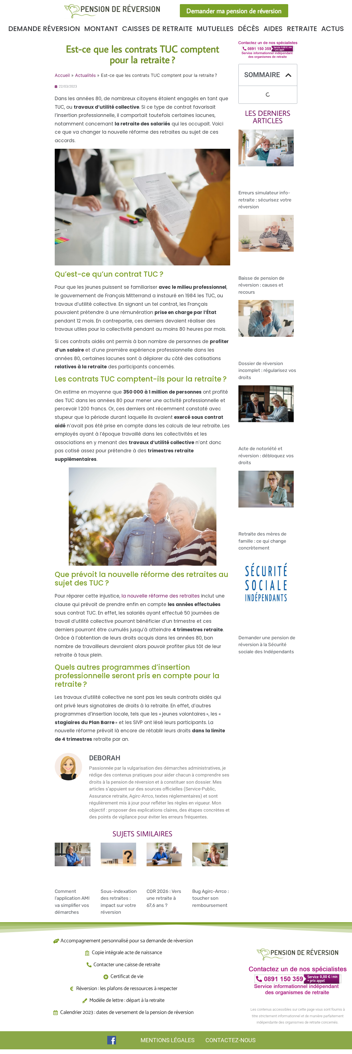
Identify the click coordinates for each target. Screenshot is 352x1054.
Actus (332, 28)
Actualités (85, 75)
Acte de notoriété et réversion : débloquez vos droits (266, 455)
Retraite (302, 28)
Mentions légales (167, 1040)
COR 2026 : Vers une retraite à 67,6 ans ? (164, 898)
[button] (288, 75)
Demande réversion (44, 28)
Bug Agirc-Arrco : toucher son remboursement (210, 898)
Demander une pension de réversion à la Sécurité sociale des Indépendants (266, 644)
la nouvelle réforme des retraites (161, 596)
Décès (248, 28)
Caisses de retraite (157, 28)
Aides (273, 28)
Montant (101, 28)
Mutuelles (215, 28)
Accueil (62, 75)
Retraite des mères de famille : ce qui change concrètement (262, 541)
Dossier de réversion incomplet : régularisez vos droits (267, 370)
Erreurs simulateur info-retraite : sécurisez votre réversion (265, 199)
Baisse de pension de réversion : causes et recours (261, 285)
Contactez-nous (230, 1040)
